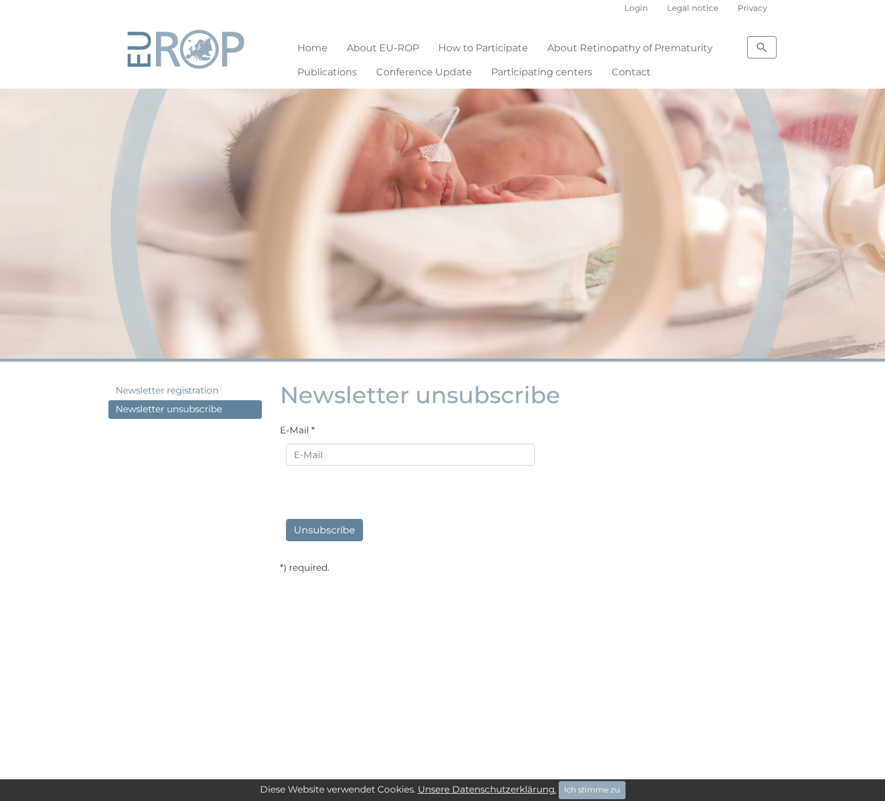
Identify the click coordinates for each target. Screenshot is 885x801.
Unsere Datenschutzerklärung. (487, 789)
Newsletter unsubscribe (169, 409)
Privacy (752, 8)
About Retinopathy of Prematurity (630, 48)
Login (636, 8)
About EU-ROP (383, 48)
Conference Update (424, 72)
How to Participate (483, 48)
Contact (631, 72)
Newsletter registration (167, 390)
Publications (327, 72)
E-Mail (297, 430)
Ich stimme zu (592, 789)
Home (312, 48)
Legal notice (692, 8)
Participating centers (541, 72)
